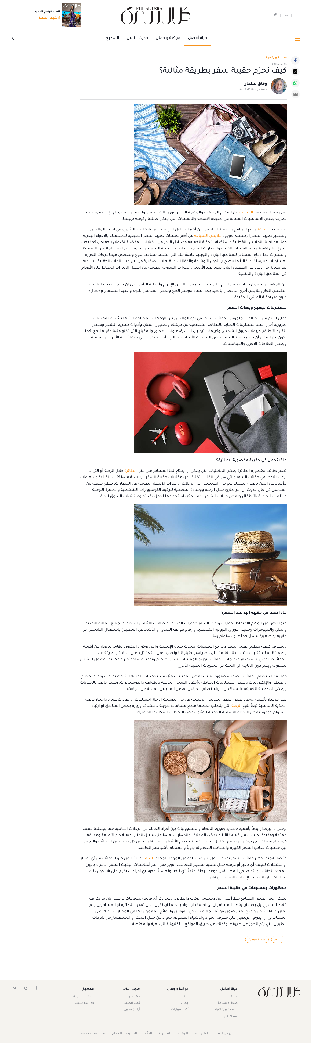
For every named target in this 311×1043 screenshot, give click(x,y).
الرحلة (235, 706)
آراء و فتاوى (132, 1009)
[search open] (14, 38)
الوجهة (262, 230)
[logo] (155, 15)
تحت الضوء (132, 1003)
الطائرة (130, 471)
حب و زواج (230, 1016)
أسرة (234, 997)
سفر (278, 939)
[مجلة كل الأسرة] (278, 991)
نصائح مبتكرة (257, 939)
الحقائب (245, 213)
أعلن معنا (201, 1034)
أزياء (186, 997)
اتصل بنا (164, 1034)
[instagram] (286, 15)
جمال (185, 1003)
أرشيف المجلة (49, 18)
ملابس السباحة (208, 236)
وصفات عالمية (83, 997)
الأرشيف (182, 1034)
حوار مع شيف (84, 1003)
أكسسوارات (180, 1009)
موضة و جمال (168, 38)
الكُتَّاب (147, 1034)
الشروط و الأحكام (124, 1034)
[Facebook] (295, 60)
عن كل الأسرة (223, 1034)
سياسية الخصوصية (92, 1034)
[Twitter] (295, 71)
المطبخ (112, 38)
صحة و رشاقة (228, 1003)
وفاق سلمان (255, 84)
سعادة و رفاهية (276, 57)
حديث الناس (137, 38)
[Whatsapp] (295, 83)
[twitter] (275, 15)
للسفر (148, 859)
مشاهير (134, 997)
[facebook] (296, 15)
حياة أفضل (197, 38)
